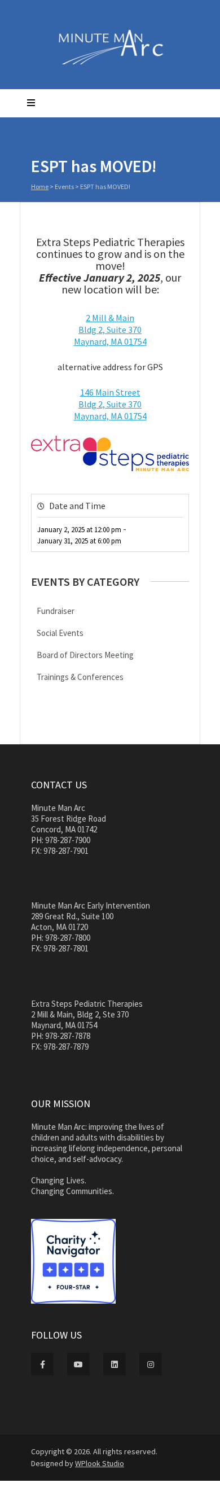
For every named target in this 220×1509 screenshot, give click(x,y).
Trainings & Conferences (80, 677)
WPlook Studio (99, 1463)
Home (40, 186)
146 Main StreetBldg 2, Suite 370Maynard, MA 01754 (110, 404)
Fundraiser (55, 611)
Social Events (60, 633)
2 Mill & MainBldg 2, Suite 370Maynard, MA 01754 (110, 329)
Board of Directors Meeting (85, 655)
